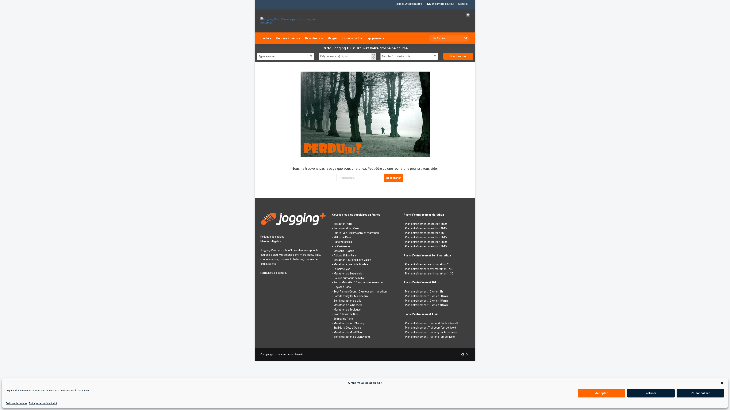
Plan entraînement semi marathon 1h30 (429, 273)
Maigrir (332, 38)
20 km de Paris (342, 237)
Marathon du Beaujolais (348, 273)
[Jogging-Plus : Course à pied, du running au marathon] (293, 21)
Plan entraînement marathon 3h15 (426, 246)
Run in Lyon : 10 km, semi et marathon (356, 232)
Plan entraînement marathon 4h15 (426, 228)
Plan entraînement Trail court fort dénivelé (430, 327)
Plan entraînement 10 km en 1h (424, 291)
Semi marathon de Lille (347, 300)
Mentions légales (270, 241)
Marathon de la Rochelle (348, 305)
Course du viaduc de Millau (349, 278)
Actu (266, 38)
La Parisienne (342, 246)
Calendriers (312, 38)
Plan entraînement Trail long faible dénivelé (431, 332)
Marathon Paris (343, 223)
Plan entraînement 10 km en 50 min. (426, 296)
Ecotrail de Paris (343, 318)
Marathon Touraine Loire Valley (352, 259)
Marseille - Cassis (344, 250)
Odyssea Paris (342, 287)
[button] (722, 383)
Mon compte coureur (441, 3)
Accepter (601, 393)
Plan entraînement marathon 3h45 (426, 237)
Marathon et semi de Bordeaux (352, 264)
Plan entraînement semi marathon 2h (427, 264)
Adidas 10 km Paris (345, 255)
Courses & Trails (287, 38)
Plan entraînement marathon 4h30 (426, 223)
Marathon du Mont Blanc (348, 332)
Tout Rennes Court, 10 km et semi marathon (360, 291)
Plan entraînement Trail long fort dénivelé (430, 336)
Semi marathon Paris (346, 228)
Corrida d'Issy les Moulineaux (351, 296)
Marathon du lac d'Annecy (349, 323)
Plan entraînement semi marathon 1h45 (429, 268)
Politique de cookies (16, 403)
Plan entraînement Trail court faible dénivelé (431, 323)
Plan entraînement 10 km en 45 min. (426, 300)
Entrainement (350, 38)
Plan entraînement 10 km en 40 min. (426, 305)
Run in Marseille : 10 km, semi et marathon (359, 282)
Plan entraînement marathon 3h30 (426, 241)
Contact (463, 3)
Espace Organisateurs (409, 3)
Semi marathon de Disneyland (352, 336)
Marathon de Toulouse (347, 309)
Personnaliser (700, 393)
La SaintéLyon (342, 268)
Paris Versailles (343, 241)
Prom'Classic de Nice (346, 314)
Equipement (374, 38)
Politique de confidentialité (43, 403)
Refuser (650, 393)
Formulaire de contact (273, 272)
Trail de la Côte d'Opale (347, 327)
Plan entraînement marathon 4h (424, 232)
